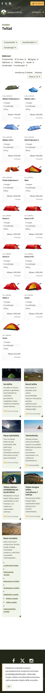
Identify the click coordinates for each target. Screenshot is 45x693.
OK (9, 686)
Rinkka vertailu (12, 598)
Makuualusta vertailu (8, 573)
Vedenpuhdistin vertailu (10, 610)
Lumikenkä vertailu (11, 565)
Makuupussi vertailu (11, 581)
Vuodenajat (9, 47)
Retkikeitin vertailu (11, 594)
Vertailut (6, 24)
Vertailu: (39, 3)
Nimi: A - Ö (33, 76)
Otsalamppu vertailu (11, 588)
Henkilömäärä (28, 42)
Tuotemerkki (9, 42)
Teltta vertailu (11, 602)
